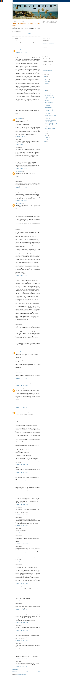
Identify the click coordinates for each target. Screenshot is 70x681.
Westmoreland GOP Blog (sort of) (35, 7)
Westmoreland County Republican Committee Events (28, 34)
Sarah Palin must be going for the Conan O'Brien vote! (51, 109)
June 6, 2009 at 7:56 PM (21, 187)
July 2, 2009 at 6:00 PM (21, 658)
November (47, 81)
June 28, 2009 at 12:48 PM (22, 591)
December (47, 79)
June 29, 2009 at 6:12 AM (22, 622)
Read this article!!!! (48, 107)
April (46, 133)
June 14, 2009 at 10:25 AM (22, 472)
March (46, 135)
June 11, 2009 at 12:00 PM (22, 401)
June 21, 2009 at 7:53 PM (22, 514)
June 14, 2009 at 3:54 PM (22, 480)
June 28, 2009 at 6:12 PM (22, 600)
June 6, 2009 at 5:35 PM (21, 178)
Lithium (46, 126)
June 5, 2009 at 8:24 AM (21, 136)
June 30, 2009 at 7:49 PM (22, 640)
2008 (45, 141)
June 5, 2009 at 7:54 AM (21, 104)
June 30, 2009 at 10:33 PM (22, 650)
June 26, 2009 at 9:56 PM (22, 561)
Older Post (38, 671)
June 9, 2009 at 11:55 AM (22, 348)
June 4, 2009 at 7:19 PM (21, 52)
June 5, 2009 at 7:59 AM (21, 115)
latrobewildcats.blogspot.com (48, 49)
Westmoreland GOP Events (47, 70)
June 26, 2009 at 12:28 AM (22, 543)
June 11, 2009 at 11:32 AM (22, 385)
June (46, 90)
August (46, 86)
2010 (45, 76)
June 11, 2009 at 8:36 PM (22, 407)
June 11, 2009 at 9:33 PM (22, 416)
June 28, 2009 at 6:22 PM (22, 609)
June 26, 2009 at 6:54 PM (22, 552)
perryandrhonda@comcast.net (48, 43)
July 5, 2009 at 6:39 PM (21, 666)
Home (26, 671)
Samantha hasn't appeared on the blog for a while (51, 112)
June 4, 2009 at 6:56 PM (21, 46)
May (46, 131)
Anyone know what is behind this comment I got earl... (51, 124)
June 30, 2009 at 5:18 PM (22, 630)
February (47, 137)
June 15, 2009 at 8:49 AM (22, 492)
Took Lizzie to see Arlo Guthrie (50, 115)
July (46, 88)
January (46, 139)
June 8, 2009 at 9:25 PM (21, 275)
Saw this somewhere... (49, 93)
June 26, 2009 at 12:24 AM (22, 532)
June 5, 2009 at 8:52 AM (21, 144)
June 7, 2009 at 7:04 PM (21, 200)
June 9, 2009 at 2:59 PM (21, 369)
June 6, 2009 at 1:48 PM (21, 168)
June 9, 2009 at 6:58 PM (21, 378)
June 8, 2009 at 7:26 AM (21, 210)
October (46, 83)
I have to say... (47, 100)
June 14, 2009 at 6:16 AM (22, 464)
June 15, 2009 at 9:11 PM (22, 504)
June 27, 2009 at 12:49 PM (22, 583)
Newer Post (14, 671)
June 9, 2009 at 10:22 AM (22, 321)
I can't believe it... (48, 92)
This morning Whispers (49, 95)
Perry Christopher (19, 49)
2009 (45, 78)
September (47, 85)
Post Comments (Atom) (22, 674)
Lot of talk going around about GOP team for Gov (50, 121)
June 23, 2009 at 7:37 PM (22, 525)
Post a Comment (15, 669)
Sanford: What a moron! (49, 102)
